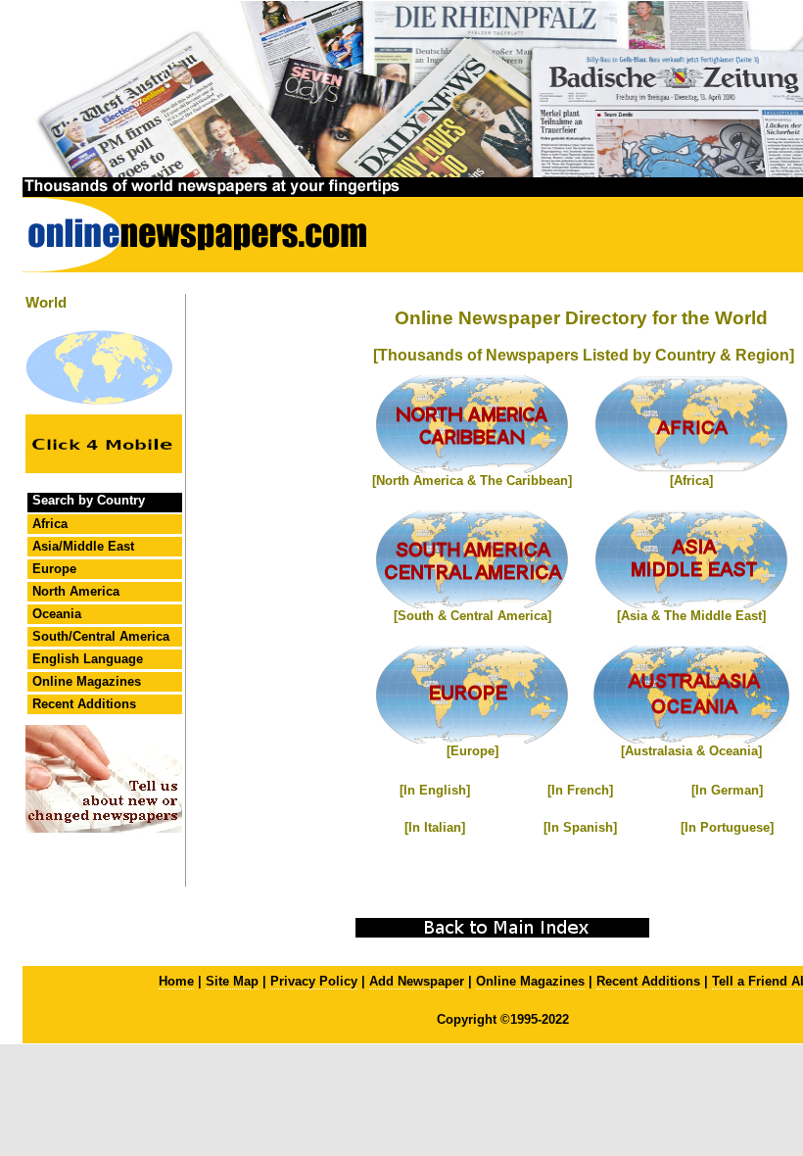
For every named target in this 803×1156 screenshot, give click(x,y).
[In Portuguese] (727, 827)
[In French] (580, 790)
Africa (50, 523)
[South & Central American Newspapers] (472, 604)
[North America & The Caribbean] (472, 480)
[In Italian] (434, 827)
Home (176, 981)
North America (75, 591)
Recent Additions (84, 704)
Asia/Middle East (83, 546)
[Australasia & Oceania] (691, 751)
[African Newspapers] (691, 468)
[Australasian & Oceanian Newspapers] (691, 739)
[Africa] (691, 480)
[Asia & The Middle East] (691, 615)
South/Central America (100, 636)
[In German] (727, 790)
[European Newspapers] (472, 739)
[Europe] (472, 751)
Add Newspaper (416, 981)
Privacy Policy (313, 981)
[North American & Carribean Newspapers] (472, 468)
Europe (54, 568)
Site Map (232, 981)
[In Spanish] (580, 827)
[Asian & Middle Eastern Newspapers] (691, 604)
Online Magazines (86, 681)
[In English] (435, 790)
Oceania (56, 613)
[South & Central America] (472, 615)
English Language (87, 658)
